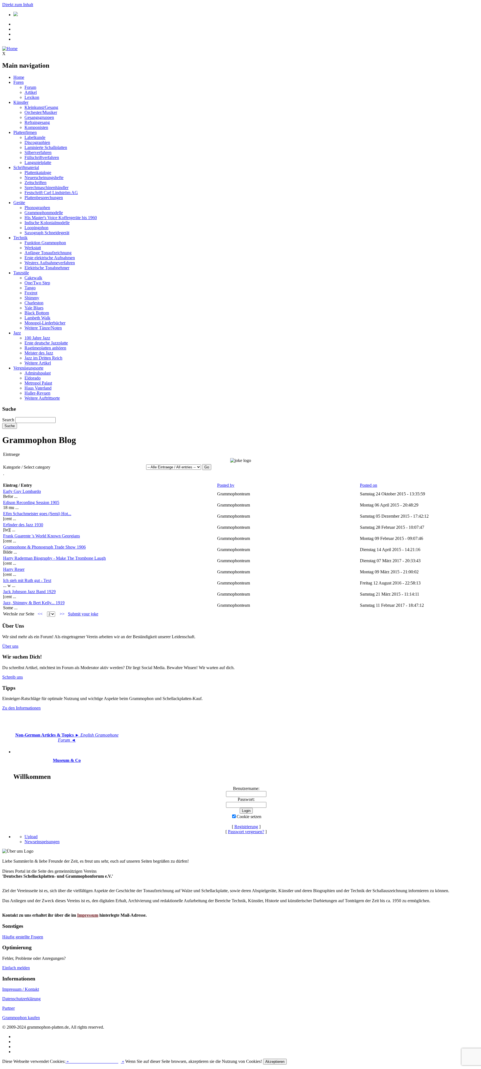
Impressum (87, 915)
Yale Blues (33, 307)
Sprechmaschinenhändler (46, 187)
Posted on (368, 485)
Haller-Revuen (37, 393)
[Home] (10, 48)
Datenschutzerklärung (21, 998)
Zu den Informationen (21, 708)
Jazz (17, 333)
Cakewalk (33, 277)
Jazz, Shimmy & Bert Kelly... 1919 (34, 602)
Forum (30, 87)
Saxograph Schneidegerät (46, 232)
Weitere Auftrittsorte (42, 398)
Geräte (19, 202)
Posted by (225, 485)
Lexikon (31, 97)
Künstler (20, 102)
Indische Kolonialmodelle (47, 222)
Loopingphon (36, 227)
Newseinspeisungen (42, 841)
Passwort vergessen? (246, 831)
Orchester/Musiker (40, 112)
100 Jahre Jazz (37, 338)
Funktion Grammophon (45, 242)
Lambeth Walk (37, 317)
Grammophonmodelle (43, 212)
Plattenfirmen (25, 132)
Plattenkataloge (37, 172)
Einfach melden (16, 967)
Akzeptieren (274, 1062)
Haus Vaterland (37, 388)
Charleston (33, 302)
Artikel (30, 92)
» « (94, 1061)
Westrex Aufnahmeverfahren (49, 262)
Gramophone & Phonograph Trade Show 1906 (44, 547)
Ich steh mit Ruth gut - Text (27, 580)
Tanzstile (21, 272)
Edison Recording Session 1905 (31, 502)
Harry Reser (13, 569)
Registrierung (246, 826)
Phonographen (37, 207)
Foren (18, 82)
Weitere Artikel (37, 363)
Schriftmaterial (26, 167)
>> (62, 613)
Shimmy (31, 297)
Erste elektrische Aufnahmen (49, 257)
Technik (20, 237)
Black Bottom (36, 312)
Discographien (37, 142)
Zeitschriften (35, 182)
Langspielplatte (37, 162)
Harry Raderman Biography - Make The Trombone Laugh (54, 558)
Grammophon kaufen (21, 1017)
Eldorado (32, 378)
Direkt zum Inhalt (17, 4)
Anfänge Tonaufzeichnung (48, 252)
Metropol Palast (38, 383)
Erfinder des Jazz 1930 (23, 524)
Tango (30, 287)
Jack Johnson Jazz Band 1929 (29, 591)
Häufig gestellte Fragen (22, 937)
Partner (8, 1008)
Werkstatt (32, 247)
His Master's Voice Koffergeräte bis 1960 (60, 217)
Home (18, 77)
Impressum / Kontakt (20, 989)
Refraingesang (37, 122)
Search (8, 419)
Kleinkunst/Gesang (41, 107)
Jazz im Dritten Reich (43, 358)
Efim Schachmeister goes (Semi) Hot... (37, 513)
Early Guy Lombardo (22, 491)
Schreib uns (12, 677)
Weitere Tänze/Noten (43, 328)
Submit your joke (83, 613)
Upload (31, 836)
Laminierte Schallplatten (45, 147)
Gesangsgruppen (39, 117)
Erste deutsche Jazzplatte (46, 343)
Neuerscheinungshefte (43, 177)
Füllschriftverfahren (41, 157)
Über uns (10, 646)
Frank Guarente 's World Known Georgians (41, 536)
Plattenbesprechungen (43, 197)
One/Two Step (37, 282)
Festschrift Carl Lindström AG (51, 192)
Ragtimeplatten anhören (45, 348)
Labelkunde (34, 137)
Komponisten (36, 127)
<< (40, 613)
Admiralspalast (37, 373)
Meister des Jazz (38, 353)
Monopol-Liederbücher (44, 323)
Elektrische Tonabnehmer (46, 267)
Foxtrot (30, 292)
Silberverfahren (37, 152)
